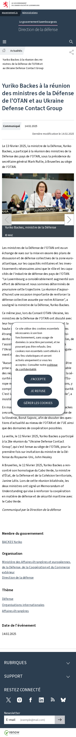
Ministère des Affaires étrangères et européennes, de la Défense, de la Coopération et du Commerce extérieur (36, 567)
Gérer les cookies (38, 403)
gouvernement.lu (10, 12)
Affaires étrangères (15, 611)
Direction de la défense (18, 577)
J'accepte (38, 379)
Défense (7, 599)
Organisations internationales (23, 605)
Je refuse (38, 391)
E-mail (10, 720)
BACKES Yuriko (12, 542)
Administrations (29, 12)
